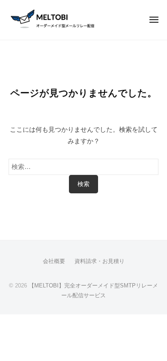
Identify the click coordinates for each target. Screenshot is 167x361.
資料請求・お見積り (100, 261)
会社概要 (54, 261)
